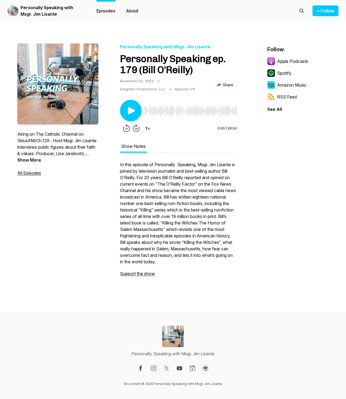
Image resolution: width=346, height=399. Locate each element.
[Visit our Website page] (192, 368)
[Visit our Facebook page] (140, 368)
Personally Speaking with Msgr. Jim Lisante (47, 11)
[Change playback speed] (147, 128)
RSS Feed (287, 97)
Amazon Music (292, 85)
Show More (29, 160)
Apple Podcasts (292, 61)
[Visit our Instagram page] (153, 368)
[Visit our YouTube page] (179, 368)
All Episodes (29, 173)
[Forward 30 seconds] (136, 128)
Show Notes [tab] (133, 146)
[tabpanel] (178, 221)
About (132, 10)
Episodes (106, 10)
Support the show (137, 273)
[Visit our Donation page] (205, 368)
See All (274, 109)
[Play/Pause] (131, 110)
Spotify (284, 73)
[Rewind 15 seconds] (126, 128)
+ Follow (325, 10)
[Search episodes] (302, 11)
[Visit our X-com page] (166, 368)
